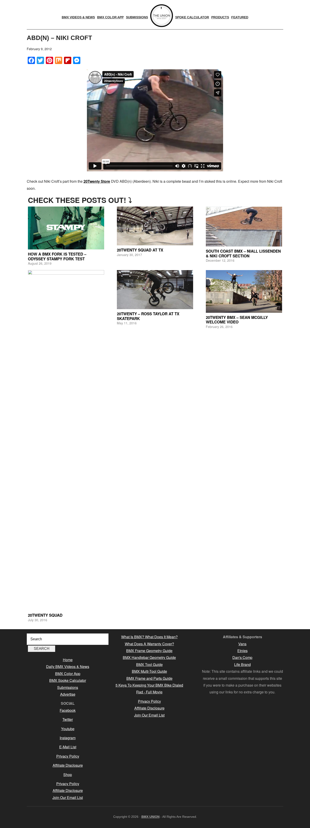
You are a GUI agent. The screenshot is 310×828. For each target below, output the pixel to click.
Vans (242, 643)
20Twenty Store (97, 181)
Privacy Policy (67, 756)
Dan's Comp (242, 657)
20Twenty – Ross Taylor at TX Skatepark (148, 316)
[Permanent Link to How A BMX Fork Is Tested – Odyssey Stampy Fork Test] (66, 228)
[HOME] (161, 15)
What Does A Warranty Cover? (149, 643)
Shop (67, 774)
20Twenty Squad (45, 615)
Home (68, 659)
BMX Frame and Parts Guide (149, 678)
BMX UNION (150, 816)
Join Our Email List (67, 797)
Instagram (68, 737)
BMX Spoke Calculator (67, 680)
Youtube (67, 728)
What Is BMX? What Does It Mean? (149, 636)
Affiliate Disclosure (68, 765)
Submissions (67, 687)
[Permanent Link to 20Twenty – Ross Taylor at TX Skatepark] (155, 289)
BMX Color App (67, 673)
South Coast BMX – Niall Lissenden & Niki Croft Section (243, 253)
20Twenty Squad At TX (140, 250)
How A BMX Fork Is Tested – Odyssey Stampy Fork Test (57, 256)
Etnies (242, 650)
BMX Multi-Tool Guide (149, 671)
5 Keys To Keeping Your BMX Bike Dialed (149, 685)
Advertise (67, 694)
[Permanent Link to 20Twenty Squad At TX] (155, 226)
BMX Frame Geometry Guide (149, 650)
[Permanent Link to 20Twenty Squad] (66, 440)
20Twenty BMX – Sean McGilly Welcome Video (237, 320)
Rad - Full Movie (149, 692)
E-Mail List (67, 746)
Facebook (68, 710)
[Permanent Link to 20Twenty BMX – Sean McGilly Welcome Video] (244, 291)
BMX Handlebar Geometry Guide (149, 657)
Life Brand (242, 664)
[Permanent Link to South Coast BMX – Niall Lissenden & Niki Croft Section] (244, 226)
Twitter (67, 719)
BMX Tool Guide (149, 664)
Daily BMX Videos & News (67, 666)
